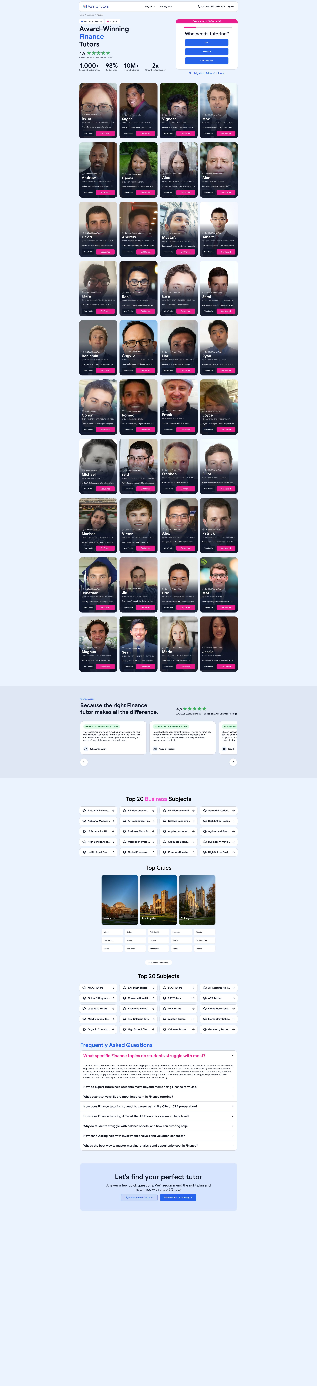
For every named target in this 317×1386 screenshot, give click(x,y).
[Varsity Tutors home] (95, 6)
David (87, 237)
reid (125, 474)
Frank (167, 415)
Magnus (89, 652)
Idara (86, 296)
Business (90, 15)
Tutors (81, 15)
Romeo (128, 415)
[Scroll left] (84, 762)
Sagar (127, 119)
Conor (87, 415)
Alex (166, 178)
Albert (208, 237)
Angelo (128, 355)
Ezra (166, 296)
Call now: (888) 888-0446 (213, 6)
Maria (167, 652)
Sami (206, 297)
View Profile (88, 133)
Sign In (231, 6)
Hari (166, 356)
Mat (205, 593)
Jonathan (90, 593)
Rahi (126, 297)
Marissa (89, 534)
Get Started (105, 133)
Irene (86, 118)
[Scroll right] (233, 762)
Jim (125, 592)
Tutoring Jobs (165, 6)
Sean (126, 652)
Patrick (208, 533)
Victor (127, 534)
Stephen (169, 474)
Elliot (206, 474)
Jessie (208, 652)
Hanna (127, 178)
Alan (206, 178)
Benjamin (90, 356)
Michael (89, 474)
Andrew (89, 178)
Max (206, 119)
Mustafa (169, 237)
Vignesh (169, 119)
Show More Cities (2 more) (158, 962)
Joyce (207, 415)
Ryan (206, 356)
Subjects (149, 6)
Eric (165, 593)
